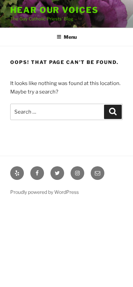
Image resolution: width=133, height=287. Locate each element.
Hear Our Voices (54, 10)
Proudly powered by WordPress (44, 192)
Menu (70, 37)
